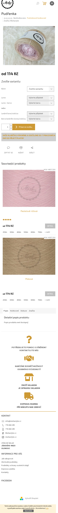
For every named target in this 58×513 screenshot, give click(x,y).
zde (47, 508)
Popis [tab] (6, 311)
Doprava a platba (8, 469)
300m (12, 232)
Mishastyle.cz (10, 433)
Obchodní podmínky (9, 462)
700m (40, 232)
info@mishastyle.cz (13, 421)
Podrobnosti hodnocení (36, 18)
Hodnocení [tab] (14, 311)
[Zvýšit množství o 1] (11, 125)
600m (33, 232)
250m (5, 232)
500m (26, 232)
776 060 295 (10, 425)
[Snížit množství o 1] (11, 128)
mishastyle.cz (10, 437)
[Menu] (52, 3)
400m (19, 232)
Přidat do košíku (25, 127)
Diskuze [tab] (24, 311)
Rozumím (28, 511)
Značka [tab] (32, 311)
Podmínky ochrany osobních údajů (15, 465)
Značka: (11, 20)
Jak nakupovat (7, 458)
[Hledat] (37, 3)
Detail (50, 226)
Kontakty (5, 472)
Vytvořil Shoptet (31, 498)
